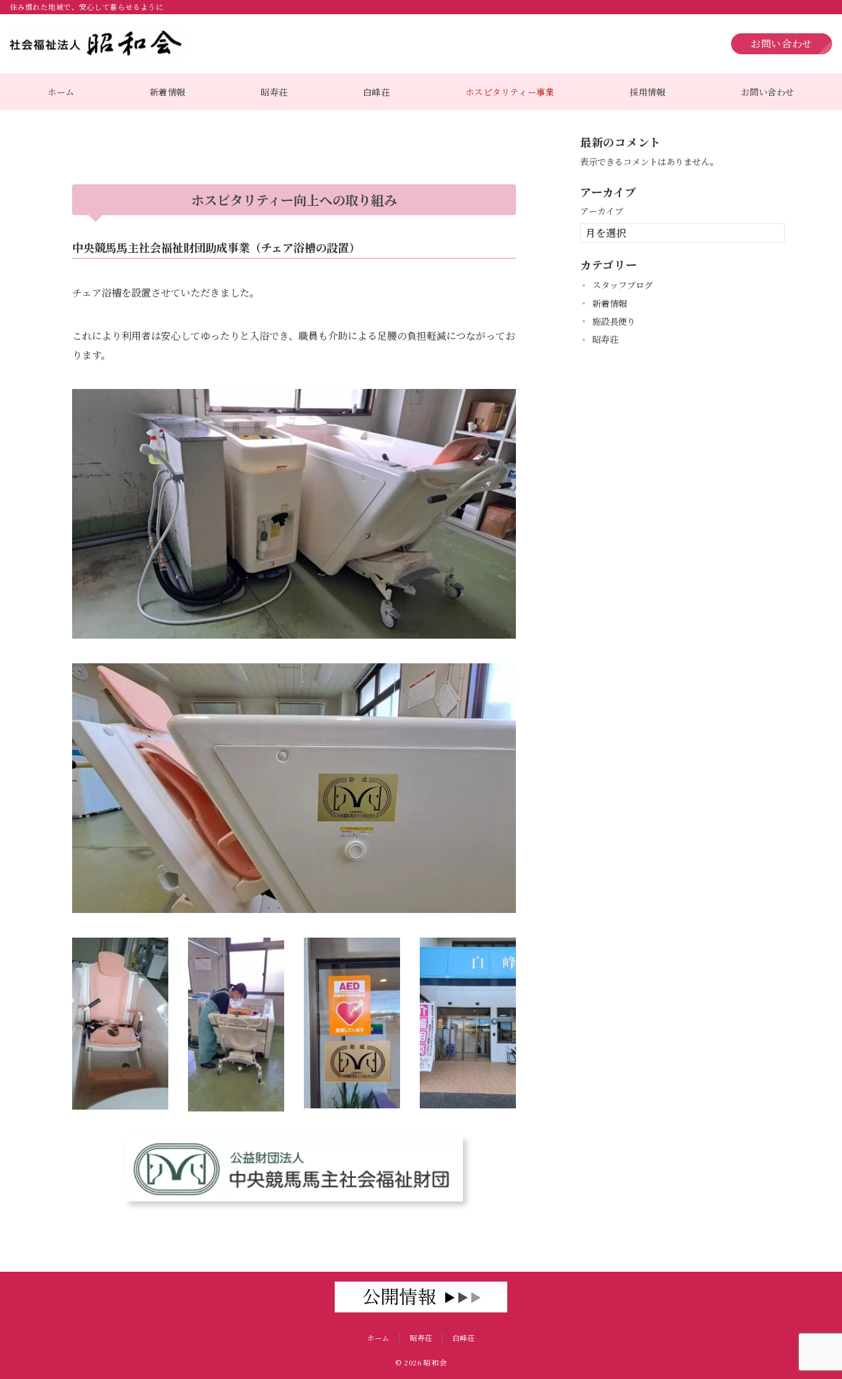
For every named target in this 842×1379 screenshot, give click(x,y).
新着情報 (609, 303)
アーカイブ (601, 211)
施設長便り (614, 321)
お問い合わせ (781, 43)
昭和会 (435, 1362)
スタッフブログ (622, 285)
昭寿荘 (605, 339)
